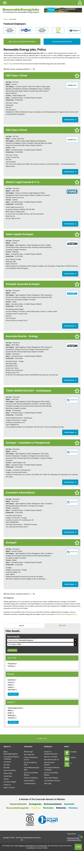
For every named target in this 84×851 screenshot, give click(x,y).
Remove (75, 640)
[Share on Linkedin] (66, 758)
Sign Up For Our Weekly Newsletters (22, 41)
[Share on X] (66, 764)
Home (5, 19)
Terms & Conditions (10, 770)
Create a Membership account (30, 758)
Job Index (7, 765)
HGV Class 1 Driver (16, 75)
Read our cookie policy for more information (33, 846)
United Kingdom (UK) (15, 708)
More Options (13, 694)
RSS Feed (7, 767)
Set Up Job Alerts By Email (62, 41)
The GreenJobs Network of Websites (11, 758)
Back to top (43, 738)
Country (11, 682)
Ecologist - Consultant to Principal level (28, 442)
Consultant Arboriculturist (20, 492)
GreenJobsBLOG (29, 780)
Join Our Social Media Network (31, 774)
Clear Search (12, 650)
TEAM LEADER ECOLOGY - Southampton (28, 390)
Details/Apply (69, 119)
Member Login (28, 752)
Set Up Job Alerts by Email (30, 764)
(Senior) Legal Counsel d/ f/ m (22, 182)
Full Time (11, 666)
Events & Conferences (31, 778)
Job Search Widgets (10, 782)
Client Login (47, 783)
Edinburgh (12, 715)
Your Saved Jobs (29, 754)
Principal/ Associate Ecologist (22, 284)
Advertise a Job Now (50, 757)
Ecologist (11, 542)
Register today (8, 64)
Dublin (11, 713)
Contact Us (7, 785)
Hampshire (12, 718)
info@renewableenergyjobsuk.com (66, 614)
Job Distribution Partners (52, 780)
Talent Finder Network (51, 778)
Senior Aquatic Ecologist (19, 234)
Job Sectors (7, 762)
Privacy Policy (8, 773)
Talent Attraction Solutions (49, 764)
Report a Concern (9, 787)
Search (21, 625)
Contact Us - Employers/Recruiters (51, 753)
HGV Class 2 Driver (16, 130)
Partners (6, 779)
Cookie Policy (8, 776)
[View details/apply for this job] (72, 85)
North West (12, 690)
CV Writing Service (30, 783)
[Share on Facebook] (66, 752)
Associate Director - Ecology (22, 336)
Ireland (11, 685)
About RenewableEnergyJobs (11, 753)
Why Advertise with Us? (51, 759)
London (11, 687)
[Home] (21, 11)
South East (12, 680)
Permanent (12, 664)
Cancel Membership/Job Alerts (31, 769)
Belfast (11, 710)
